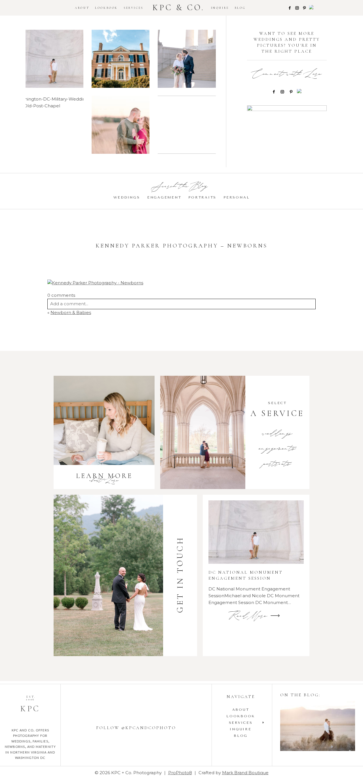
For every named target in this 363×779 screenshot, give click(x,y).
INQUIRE (220, 8)
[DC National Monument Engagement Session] (256, 532)
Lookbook (106, 8)
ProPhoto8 (180, 772)
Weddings (126, 197)
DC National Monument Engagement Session (54, 59)
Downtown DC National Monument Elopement (186, 59)
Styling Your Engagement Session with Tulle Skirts (317, 727)
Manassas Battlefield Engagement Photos (120, 125)
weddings (277, 434)
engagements (277, 449)
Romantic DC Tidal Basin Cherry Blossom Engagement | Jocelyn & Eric (186, 125)
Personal (236, 197)
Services (133, 8)
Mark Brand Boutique (245, 772)
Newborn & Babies (70, 312)
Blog (240, 8)
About (82, 8)
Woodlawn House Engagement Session (120, 59)
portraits (277, 464)
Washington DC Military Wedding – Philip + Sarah (54, 125)
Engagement (164, 197)
